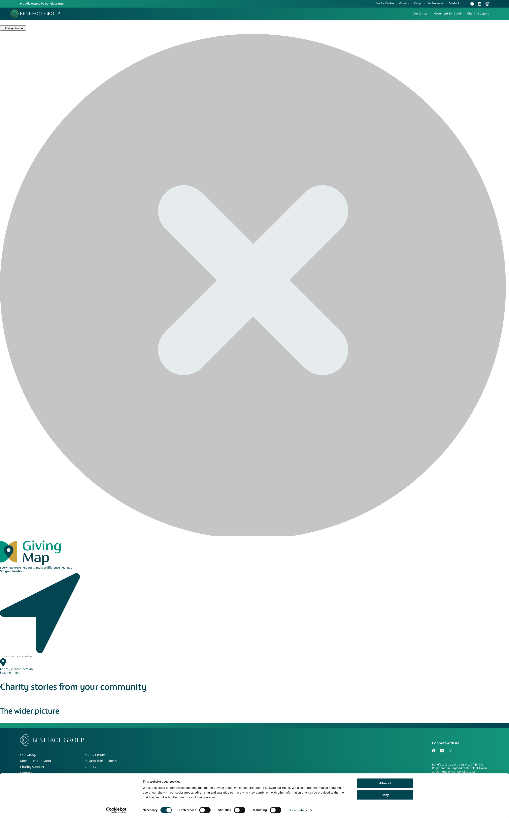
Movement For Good (35, 761)
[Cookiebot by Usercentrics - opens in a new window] (116, 810)
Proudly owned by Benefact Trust (42, 3)
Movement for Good (447, 13)
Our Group (420, 13)
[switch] (205, 810)
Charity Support (478, 13)
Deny (385, 795)
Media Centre (385, 3)
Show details (298, 810)
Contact (454, 3)
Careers (404, 3)
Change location (14, 28)
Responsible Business (428, 3)
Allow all (385, 783)
